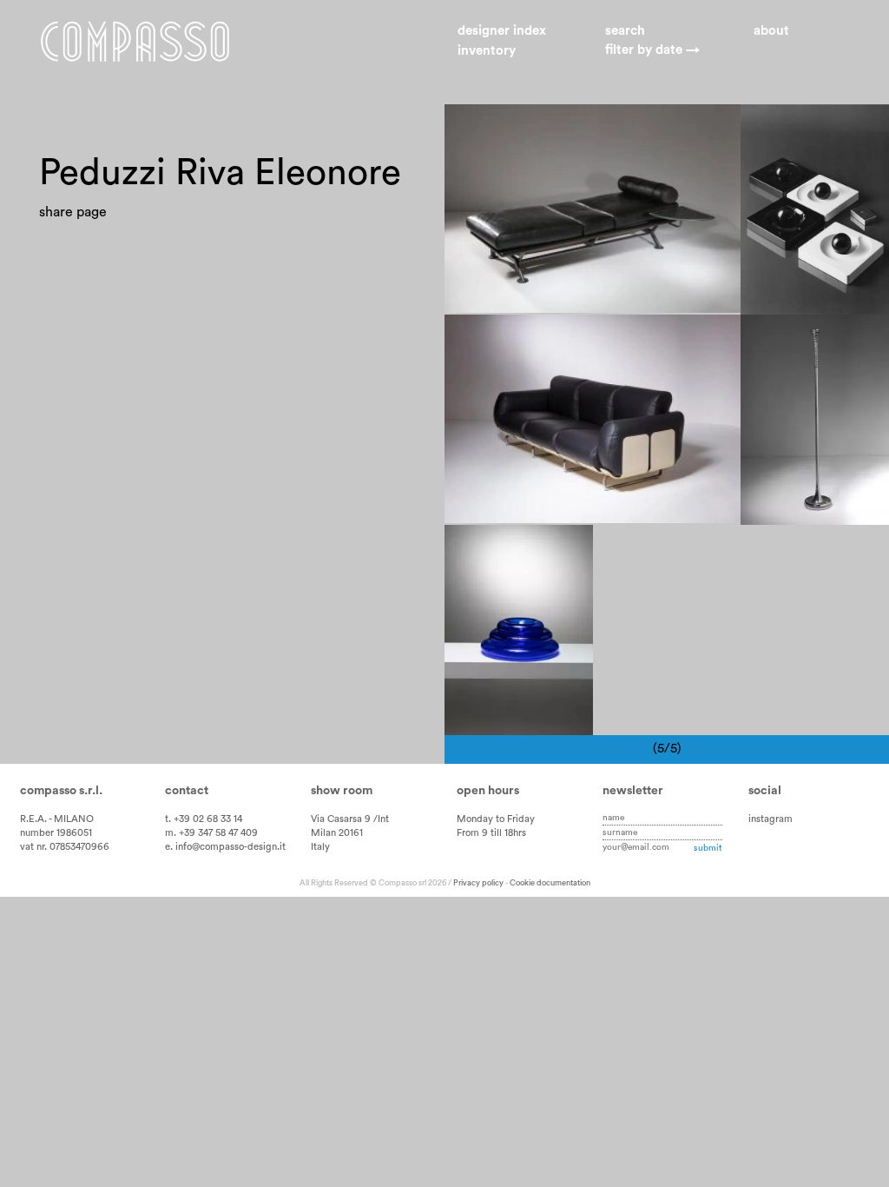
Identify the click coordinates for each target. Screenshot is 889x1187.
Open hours (488, 791)
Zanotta (626, 337)
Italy (320, 847)
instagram (770, 819)
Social (764, 791)
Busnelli (626, 127)
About (771, 30)
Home (135, 41)
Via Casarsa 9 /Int (350, 819)
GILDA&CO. (791, 166)
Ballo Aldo (785, 127)
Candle (840, 356)
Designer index (502, 30)
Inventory (487, 50)
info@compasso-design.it (230, 847)
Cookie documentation (550, 883)
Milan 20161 (337, 833)
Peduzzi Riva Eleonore (525, 127)
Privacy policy (478, 883)
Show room (341, 791)
